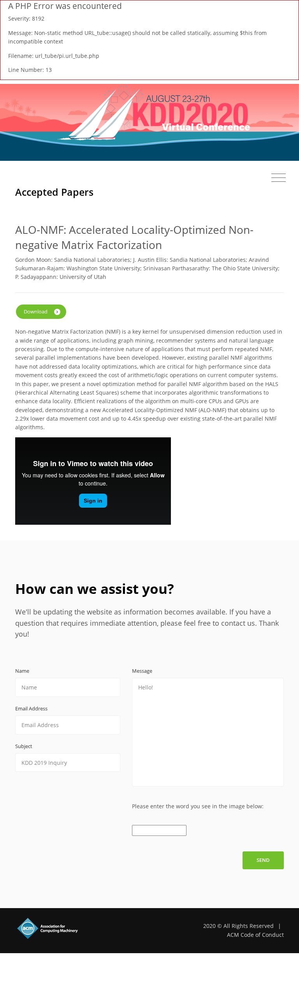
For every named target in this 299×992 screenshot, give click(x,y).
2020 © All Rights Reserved (238, 925)
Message (142, 670)
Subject (23, 746)
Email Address (31, 708)
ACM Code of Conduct (255, 934)
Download (36, 311)
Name (22, 670)
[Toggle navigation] (278, 177)
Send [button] (263, 859)
